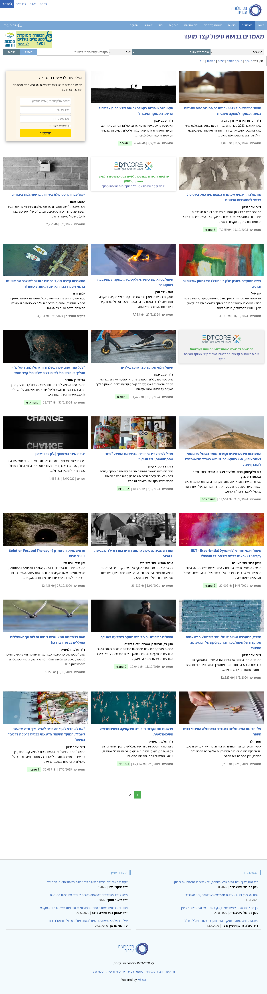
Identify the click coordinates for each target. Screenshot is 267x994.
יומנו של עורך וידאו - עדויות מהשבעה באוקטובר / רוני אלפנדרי (221, 895)
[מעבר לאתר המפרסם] (27, 39)
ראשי (261, 25)
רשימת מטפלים (212, 25)
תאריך (248, 61)
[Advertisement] (155, 829)
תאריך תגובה (234, 61)
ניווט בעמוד (11, 25)
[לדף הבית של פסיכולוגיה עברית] (246, 10)
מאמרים (247, 25)
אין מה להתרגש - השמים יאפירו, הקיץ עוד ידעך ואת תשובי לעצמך (219, 908)
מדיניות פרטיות (115, 971)
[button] (45, 133)
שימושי (148, 25)
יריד (160, 25)
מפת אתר (98, 971)
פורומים (173, 25)
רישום (33, 4)
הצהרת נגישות (154, 971)
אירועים (134, 25)
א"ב (202, 61)
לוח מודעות (191, 25)
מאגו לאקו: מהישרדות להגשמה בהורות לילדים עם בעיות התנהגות (89, 895)
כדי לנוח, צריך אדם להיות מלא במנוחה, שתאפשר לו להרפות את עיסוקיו (215, 882)
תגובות (211, 61)
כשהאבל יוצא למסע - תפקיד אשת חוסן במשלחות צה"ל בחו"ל (221, 921)
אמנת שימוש (135, 971)
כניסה (43, 4)
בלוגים (232, 25)
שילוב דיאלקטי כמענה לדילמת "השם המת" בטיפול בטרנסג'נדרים (88, 921)
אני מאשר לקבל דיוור (57, 125)
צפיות (221, 61)
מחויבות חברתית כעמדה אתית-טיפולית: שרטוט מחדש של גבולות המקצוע (84, 908)
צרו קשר (21, 4)
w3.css (142, 979)
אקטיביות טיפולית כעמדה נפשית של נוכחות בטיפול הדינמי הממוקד (87, 882)
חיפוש (5, 4)
